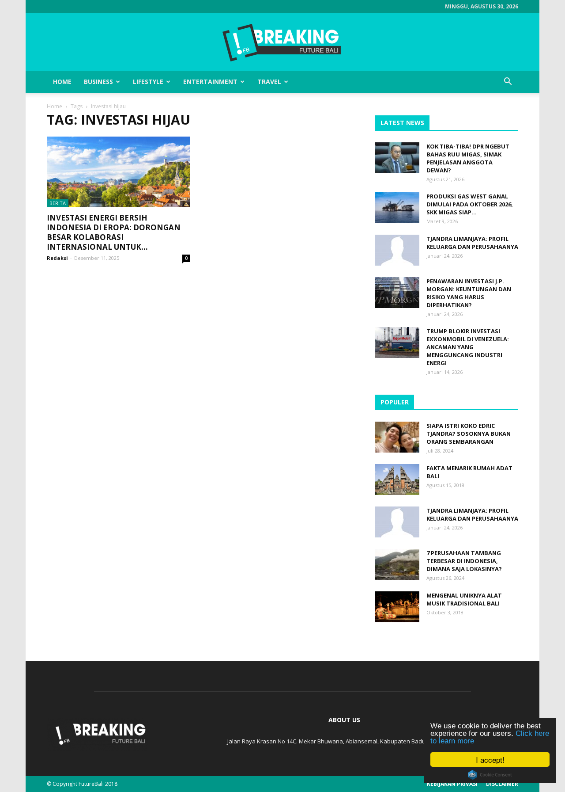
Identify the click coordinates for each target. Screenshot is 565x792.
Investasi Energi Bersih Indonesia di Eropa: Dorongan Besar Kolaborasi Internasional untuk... (114, 232)
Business (98, 81)
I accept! (490, 759)
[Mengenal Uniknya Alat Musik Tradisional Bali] (397, 606)
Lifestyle (148, 81)
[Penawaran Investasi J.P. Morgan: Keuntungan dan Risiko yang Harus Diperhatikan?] (397, 292)
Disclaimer (502, 784)
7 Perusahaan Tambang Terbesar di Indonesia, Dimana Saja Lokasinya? (464, 561)
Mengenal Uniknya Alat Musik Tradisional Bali (464, 599)
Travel (269, 81)
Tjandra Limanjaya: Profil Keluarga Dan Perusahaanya (472, 243)
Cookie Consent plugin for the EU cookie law (490, 775)
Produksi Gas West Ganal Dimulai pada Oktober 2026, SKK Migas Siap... (469, 204)
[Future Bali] (282, 42)
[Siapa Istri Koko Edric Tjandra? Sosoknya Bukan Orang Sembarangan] (397, 437)
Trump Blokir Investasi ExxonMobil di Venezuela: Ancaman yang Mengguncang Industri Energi (467, 347)
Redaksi (57, 258)
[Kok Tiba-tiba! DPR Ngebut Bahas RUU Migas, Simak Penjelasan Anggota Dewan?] (397, 157)
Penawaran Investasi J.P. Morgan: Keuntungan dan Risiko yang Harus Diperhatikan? (468, 293)
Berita (57, 203)
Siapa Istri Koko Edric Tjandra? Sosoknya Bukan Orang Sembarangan (468, 434)
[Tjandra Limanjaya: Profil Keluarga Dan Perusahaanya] (397, 250)
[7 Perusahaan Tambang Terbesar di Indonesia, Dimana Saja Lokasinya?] (397, 564)
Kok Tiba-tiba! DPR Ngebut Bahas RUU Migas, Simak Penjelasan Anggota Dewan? (467, 158)
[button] (507, 81)
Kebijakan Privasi (452, 784)
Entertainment (210, 81)
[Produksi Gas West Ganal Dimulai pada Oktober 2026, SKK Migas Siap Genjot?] (397, 207)
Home (62, 81)
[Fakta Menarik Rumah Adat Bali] (397, 479)
